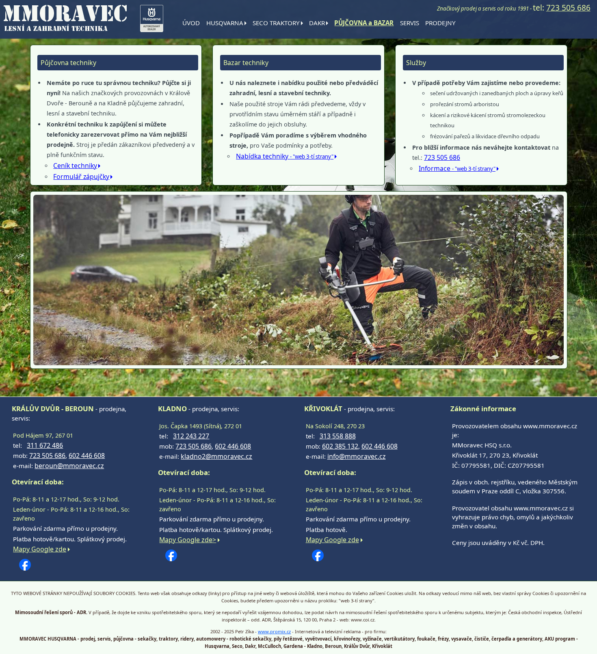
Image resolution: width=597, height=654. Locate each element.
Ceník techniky (75, 165)
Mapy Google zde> (187, 539)
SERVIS (409, 23)
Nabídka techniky (284, 156)
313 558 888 (338, 436)
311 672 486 (45, 445)
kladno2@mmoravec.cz (216, 456)
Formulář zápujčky (81, 176)
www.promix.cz (274, 631)
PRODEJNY (440, 23)
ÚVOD (191, 23)
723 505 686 (568, 7)
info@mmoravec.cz (356, 456)
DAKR (317, 23)
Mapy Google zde (39, 549)
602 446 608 (87, 455)
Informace (457, 168)
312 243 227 (191, 436)
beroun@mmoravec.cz (69, 465)
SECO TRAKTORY (276, 23)
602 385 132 (340, 446)
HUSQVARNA (224, 23)
